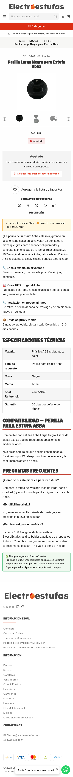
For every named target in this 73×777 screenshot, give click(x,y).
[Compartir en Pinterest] (45, 206)
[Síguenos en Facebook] (23, 607)
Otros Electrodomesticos (18, 717)
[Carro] (68, 16)
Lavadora (8, 703)
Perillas (47, 41)
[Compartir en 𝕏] (28, 206)
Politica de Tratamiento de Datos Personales (29, 647)
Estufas (33, 41)
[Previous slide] (5, 119)
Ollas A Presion (12, 684)
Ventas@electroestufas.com (23, 735)
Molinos (7, 712)
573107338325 (15, 740)
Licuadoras (9, 689)
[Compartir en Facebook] (19, 206)
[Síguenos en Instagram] (17, 607)
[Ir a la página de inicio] (36, 6)
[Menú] (4, 16)
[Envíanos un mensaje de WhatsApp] (65, 769)
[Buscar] (55, 16)
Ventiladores (10, 679)
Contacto (9, 628)
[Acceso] (63, 16)
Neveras (8, 670)
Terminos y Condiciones (17, 638)
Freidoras (8, 698)
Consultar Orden (13, 633)
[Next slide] (68, 119)
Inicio (22, 41)
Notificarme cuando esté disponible (38, 173)
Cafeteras (9, 674)
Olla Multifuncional (14, 708)
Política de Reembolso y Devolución (24, 642)
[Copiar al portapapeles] (54, 206)
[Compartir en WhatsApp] (37, 206)
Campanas (9, 693)
